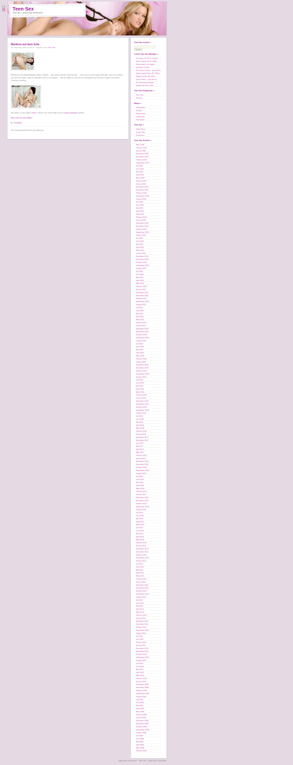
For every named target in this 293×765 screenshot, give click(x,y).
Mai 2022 (139, 277)
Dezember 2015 (142, 497)
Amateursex (140, 107)
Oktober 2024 (141, 193)
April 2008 (140, 745)
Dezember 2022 (142, 256)
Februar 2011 (141, 642)
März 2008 (140, 748)
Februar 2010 (141, 678)
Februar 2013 (141, 579)
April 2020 (140, 353)
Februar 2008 (141, 751)
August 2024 (141, 199)
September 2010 (142, 657)
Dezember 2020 (142, 329)
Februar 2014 (141, 543)
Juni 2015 (140, 515)
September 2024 (142, 196)
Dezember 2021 (142, 292)
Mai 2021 (139, 314)
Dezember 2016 (142, 461)
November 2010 (142, 651)
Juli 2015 (139, 512)
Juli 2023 (139, 238)
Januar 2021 (141, 326)
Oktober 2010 (141, 654)
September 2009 (142, 693)
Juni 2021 (140, 310)
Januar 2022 (141, 289)
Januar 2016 (141, 494)
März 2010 (140, 675)
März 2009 (140, 712)
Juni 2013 (140, 567)
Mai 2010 (139, 669)
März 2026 (140, 145)
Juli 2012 (139, 600)
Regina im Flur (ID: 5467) (145, 76)
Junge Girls (140, 132)
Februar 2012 (141, 615)
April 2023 (140, 247)
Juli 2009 (139, 700)
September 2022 (142, 265)
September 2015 (142, 507)
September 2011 (142, 630)
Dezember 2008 (142, 720)
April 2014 (140, 537)
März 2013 (140, 576)
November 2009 (142, 687)
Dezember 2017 (142, 437)
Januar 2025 (141, 184)
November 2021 (142, 295)
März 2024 (140, 214)
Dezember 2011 (142, 621)
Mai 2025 (139, 172)
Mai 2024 (139, 208)
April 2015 (140, 522)
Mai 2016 (139, 482)
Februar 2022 (141, 286)
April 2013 (140, 573)
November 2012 (142, 588)
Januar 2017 (141, 458)
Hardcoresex (141, 113)
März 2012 (140, 612)
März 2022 (140, 283)
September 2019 (142, 374)
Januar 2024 (141, 220)
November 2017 (142, 440)
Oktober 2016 (141, 467)
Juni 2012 (140, 603)
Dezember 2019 (142, 365)
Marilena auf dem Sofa (25, 44)
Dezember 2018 (142, 401)
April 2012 (140, 609)
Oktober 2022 (141, 262)
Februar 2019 (141, 395)
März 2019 (140, 392)
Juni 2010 (140, 666)
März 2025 (140, 178)
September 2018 (142, 410)
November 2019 (142, 368)
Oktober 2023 (141, 229)
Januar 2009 (141, 717)
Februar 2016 (141, 491)
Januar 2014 (141, 546)
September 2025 (142, 163)
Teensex (139, 98)
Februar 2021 (141, 323)
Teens (33, 113)
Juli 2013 (139, 564)
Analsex (139, 110)
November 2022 (142, 259)
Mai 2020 (139, 350)
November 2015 (142, 500)
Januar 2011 (141, 645)
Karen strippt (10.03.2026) (146, 61)
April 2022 (140, 280)
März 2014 (140, 540)
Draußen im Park (142, 67)
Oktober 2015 (141, 503)
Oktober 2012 (141, 591)
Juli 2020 (139, 344)
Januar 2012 (141, 618)
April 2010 (140, 672)
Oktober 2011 (141, 627)
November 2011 (142, 624)
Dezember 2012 (142, 585)
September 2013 (142, 558)
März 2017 (140, 452)
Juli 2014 (139, 528)
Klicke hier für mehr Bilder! (21, 118)
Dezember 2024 (142, 187)
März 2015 (140, 524)
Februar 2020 (141, 359)
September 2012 (142, 594)
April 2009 (140, 708)
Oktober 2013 (141, 555)
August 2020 (141, 341)
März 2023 (140, 250)
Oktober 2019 (141, 371)
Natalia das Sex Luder (144, 85)
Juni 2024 (140, 205)
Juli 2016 (139, 476)
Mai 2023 (139, 244)
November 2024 (142, 190)
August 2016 (141, 473)
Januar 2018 (141, 434)
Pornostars (140, 120)
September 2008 (142, 730)
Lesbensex (140, 116)
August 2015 (141, 509)
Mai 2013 (139, 570)
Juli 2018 (139, 416)
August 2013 (141, 561)
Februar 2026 (141, 148)
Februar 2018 (141, 431)
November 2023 (142, 226)
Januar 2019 (141, 398)
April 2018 (140, 425)
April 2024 (140, 211)
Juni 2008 (140, 739)
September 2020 (142, 338)
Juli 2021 (139, 307)
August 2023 (141, 235)
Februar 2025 (141, 181)
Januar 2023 (141, 253)
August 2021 (141, 304)
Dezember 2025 (142, 154)
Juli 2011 (139, 636)
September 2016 (142, 470)
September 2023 (142, 232)
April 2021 (140, 316)
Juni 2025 (140, 169)
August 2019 (141, 377)
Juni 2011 (140, 639)
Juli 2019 (139, 380)
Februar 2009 (141, 715)
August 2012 (141, 597)
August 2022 (141, 268)
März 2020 (140, 356)
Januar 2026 (141, 151)
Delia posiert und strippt (145, 64)
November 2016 (142, 464)
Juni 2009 (140, 702)
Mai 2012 (139, 606)
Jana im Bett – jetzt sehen (146, 79)
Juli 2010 (139, 663)
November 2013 (142, 552)
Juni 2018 (140, 419)
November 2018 (142, 404)
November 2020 (142, 331)
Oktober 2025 (141, 160)
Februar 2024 (141, 217)
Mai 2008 (139, 742)
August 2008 (141, 733)
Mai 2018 (139, 422)
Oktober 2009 (141, 690)
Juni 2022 (140, 274)
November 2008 (142, 724)
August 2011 (141, 633)
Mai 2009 (139, 705)
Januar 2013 (141, 582)
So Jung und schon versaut (147, 58)
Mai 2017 (139, 446)
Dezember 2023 (142, 223)
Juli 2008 (139, 736)
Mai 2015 (139, 519)
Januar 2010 (141, 681)
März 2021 (140, 319)
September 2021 (142, 301)
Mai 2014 (139, 534)
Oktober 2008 (141, 727)
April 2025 (140, 175)
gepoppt (73, 113)
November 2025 (142, 157)
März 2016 (140, 488)
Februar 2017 (141, 455)
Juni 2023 (140, 241)
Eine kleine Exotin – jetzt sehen (148, 70)
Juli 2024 (139, 202)
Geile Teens (140, 129)
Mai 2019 (139, 386)
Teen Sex (23, 9)
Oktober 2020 (141, 335)
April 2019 (140, 389)
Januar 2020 (141, 362)
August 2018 (141, 413)
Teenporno (140, 135)
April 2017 (140, 449)
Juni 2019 (140, 383)
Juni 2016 (140, 479)
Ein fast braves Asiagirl (145, 82)
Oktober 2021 (141, 298)
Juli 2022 (139, 271)
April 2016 (140, 485)
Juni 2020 (140, 347)
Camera (66, 113)
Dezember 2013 (142, 549)
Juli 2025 (139, 166)
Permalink (18, 123)
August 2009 (141, 696)
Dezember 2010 (142, 648)
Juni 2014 (140, 531)
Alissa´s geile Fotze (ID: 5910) (147, 73)
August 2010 (141, 660)
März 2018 (140, 428)
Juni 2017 (140, 443)
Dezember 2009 (142, 684)
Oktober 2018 (141, 407)
